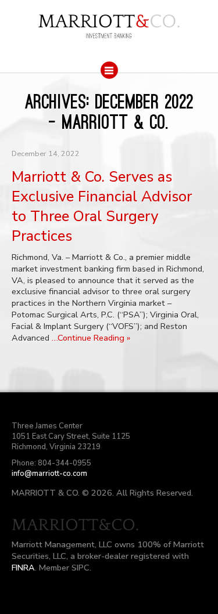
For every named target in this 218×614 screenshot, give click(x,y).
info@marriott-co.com (49, 473)
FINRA (23, 567)
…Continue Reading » (91, 338)
